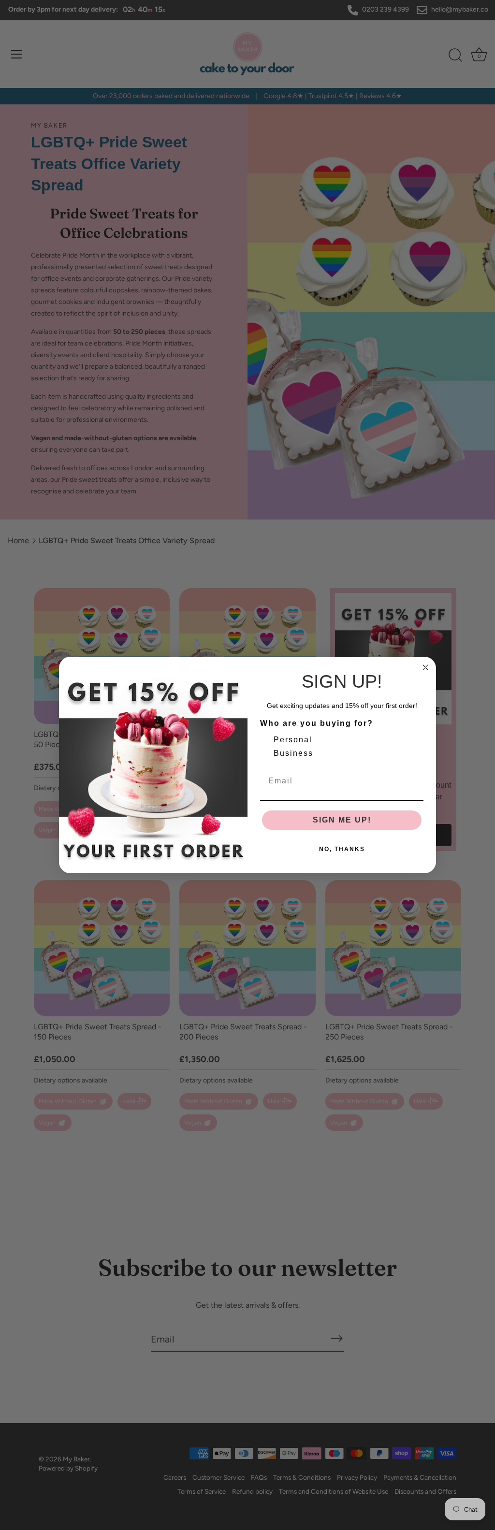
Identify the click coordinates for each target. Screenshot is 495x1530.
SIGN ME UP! (342, 820)
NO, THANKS (342, 849)
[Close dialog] (425, 667)
